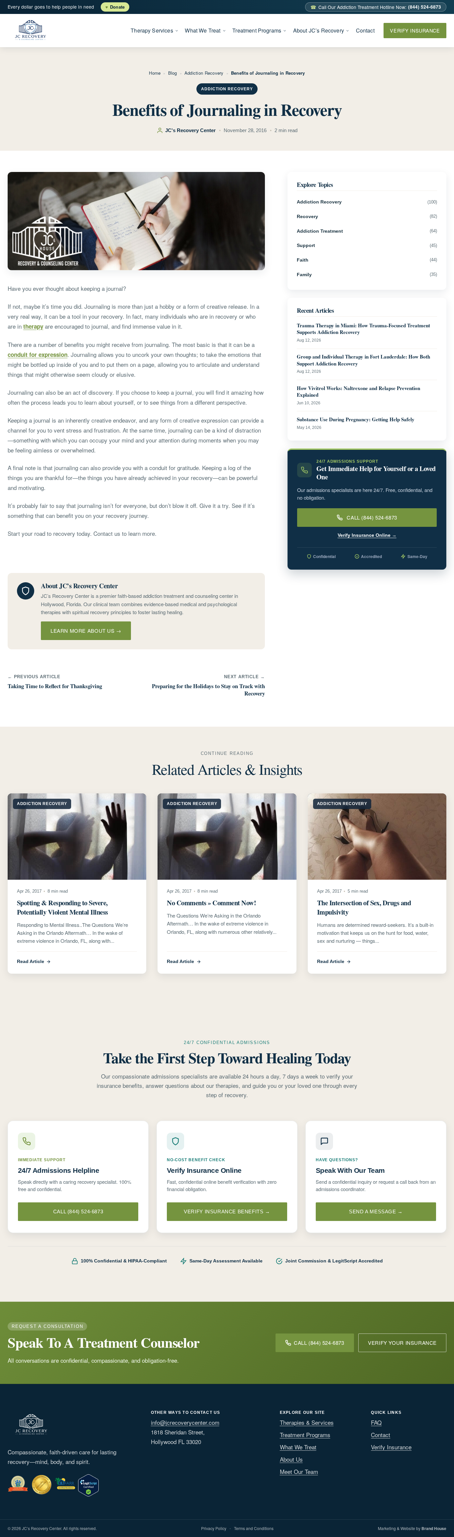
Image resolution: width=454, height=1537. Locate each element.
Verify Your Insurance (402, 1342)
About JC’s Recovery (318, 30)
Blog (172, 73)
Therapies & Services (307, 1422)
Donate (117, 7)
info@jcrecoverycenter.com (185, 1422)
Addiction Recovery (204, 73)
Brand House (433, 1528)
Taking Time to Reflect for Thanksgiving (55, 686)
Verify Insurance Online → (367, 535)
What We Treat (202, 30)
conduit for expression (37, 355)
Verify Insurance (415, 30)
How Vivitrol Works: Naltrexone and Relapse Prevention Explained (358, 391)
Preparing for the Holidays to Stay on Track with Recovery (208, 690)
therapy (33, 326)
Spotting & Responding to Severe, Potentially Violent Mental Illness (62, 907)
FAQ (376, 1422)
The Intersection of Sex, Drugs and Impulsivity (364, 907)
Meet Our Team (299, 1471)
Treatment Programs (256, 30)
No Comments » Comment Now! (211, 903)
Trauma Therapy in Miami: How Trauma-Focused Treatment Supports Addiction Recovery (363, 329)
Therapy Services (152, 30)
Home (155, 73)
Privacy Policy (213, 1528)
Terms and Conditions (254, 1528)
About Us (291, 1459)
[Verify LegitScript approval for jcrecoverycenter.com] (88, 1483)
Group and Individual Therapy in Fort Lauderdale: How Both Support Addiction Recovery (363, 360)
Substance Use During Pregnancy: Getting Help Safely (355, 419)
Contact (365, 30)
